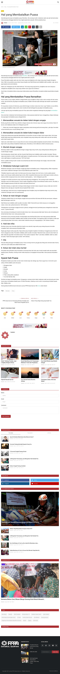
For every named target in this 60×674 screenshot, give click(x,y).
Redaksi (5, 22)
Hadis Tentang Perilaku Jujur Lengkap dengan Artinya (8, 361)
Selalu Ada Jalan (33, 651)
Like (5, 317)
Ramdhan (24, 75)
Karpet (24, 620)
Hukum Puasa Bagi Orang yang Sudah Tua (41, 300)
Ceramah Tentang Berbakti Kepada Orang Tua (21, 444)
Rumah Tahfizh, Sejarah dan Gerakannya (15, 599)
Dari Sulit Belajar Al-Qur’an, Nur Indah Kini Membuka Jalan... (24, 543)
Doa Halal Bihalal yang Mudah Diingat (49, 361)
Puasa (13, 290)
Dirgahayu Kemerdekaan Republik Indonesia (11, 620)
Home (2, 6)
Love (20, 317)
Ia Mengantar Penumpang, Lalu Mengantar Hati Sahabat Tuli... (24, 458)
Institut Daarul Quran (27, 617)
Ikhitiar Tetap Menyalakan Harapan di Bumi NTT (21, 528)
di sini (39, 285)
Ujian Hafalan (46, 614)
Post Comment (5, 416)
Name (2, 392)
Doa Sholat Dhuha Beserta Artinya (28, 380)
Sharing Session (44, 617)
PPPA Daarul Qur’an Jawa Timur (8, 617)
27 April (19, 617)
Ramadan (8, 290)
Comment (3, 405)
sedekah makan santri (36, 614)
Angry (36, 317)
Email (2, 399)
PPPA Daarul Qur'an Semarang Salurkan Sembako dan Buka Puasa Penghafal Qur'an (16, 301)
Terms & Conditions (53, 671)
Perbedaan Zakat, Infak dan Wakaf (48, 380)
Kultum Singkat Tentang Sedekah (18, 466)
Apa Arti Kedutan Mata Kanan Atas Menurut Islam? (22, 437)
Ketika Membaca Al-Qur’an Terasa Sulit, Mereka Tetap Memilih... (25, 550)
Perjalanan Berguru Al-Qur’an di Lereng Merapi (34, 646)
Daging (29, 620)
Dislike (12, 317)
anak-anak (35, 620)
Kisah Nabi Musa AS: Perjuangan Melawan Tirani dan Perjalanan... (30, 361)
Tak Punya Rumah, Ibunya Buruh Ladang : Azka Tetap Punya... (34, 661)
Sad (44, 317)
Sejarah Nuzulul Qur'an (7, 379)
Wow (51, 317)
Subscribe (55, 652)
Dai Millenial (36, 617)
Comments (5, 389)
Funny (28, 317)
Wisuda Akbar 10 (25, 614)
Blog (5, 6)
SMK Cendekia (17, 614)
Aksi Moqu (4, 614)
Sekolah (10, 614)
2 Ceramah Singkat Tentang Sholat (18, 451)
